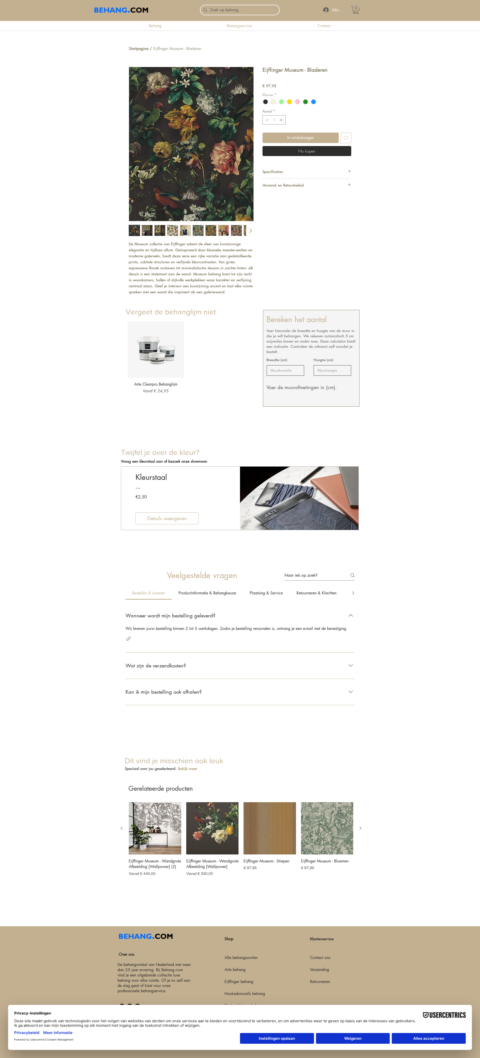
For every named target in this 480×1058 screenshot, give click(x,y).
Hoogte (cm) (323, 360)
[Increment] (281, 120)
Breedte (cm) (276, 360)
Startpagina (138, 48)
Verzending (319, 969)
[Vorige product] (121, 828)
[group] (186, 364)
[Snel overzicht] (156, 349)
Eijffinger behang (238, 981)
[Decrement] (266, 120)
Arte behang (235, 969)
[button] (129, 639)
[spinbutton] (274, 120)
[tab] (149, 593)
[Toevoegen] (346, 138)
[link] (356, 10)
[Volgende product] (361, 828)
